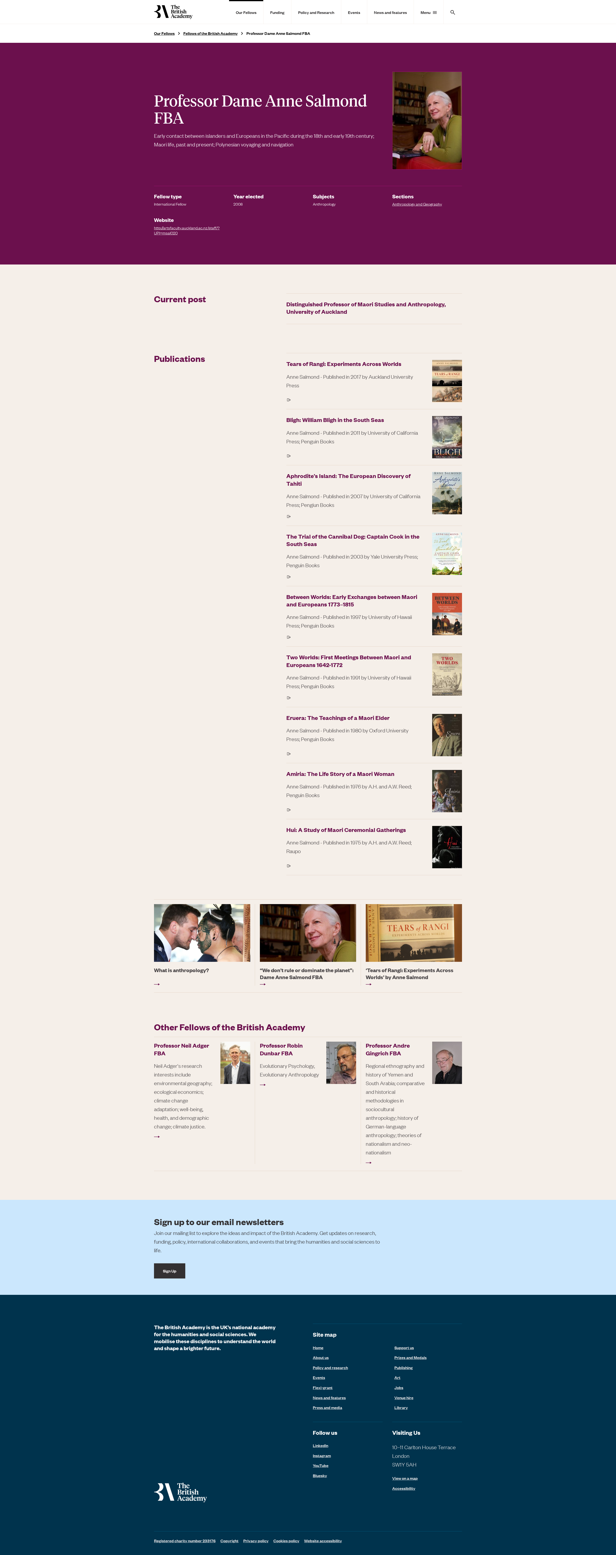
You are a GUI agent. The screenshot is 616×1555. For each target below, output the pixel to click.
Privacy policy (256, 1540)
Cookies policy (286, 1540)
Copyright (229, 1540)
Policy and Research (316, 12)
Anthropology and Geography (417, 204)
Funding (277, 12)
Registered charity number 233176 (185, 1540)
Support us (404, 1347)
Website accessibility (323, 1540)
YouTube (320, 1465)
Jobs (398, 1387)
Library (401, 1407)
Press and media (327, 1407)
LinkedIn (320, 1445)
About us (321, 1357)
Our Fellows (246, 12)
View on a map (405, 1478)
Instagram (322, 1455)
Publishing (403, 1367)
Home (318, 1347)
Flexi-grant (323, 1387)
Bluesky (320, 1475)
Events (354, 12)
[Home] (173, 12)
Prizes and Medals (410, 1357)
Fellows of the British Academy (210, 33)
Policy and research (330, 1367)
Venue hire (403, 1397)
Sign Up (169, 1270)
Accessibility (403, 1488)
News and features (390, 12)
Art (397, 1377)
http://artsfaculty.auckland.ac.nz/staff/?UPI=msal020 (187, 230)
